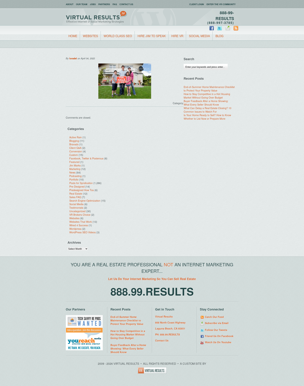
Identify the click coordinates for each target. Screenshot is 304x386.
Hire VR (177, 36)
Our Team (81, 4)
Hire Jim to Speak (152, 36)
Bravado (74, 144)
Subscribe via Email (216, 323)
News (72, 172)
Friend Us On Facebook (218, 336)
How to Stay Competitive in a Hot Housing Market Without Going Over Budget (207, 95)
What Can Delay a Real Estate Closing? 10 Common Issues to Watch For (207, 109)
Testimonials (76, 207)
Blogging (74, 141)
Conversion (75, 151)
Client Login (196, 4)
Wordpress (75, 228)
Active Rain (75, 137)
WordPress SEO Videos (82, 232)
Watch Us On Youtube (217, 342)
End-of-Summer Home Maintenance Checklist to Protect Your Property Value (209, 88)
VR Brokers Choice (79, 214)
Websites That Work (80, 221)
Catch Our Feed (214, 317)
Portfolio (73, 179)
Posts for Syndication (81, 183)
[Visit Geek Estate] (84, 331)
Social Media (199, 36)
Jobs (93, 4)
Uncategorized (77, 211)
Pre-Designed (77, 186)
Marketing (74, 169)
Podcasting (75, 176)
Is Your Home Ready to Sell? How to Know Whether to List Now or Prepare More (207, 116)
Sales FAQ (75, 197)
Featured (74, 162)
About (69, 4)
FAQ (115, 4)
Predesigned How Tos (81, 190)
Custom (73, 155)
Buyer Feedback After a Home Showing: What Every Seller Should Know (206, 102)
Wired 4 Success (78, 225)
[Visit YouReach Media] (84, 349)
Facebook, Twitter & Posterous (86, 158)
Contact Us (126, 4)
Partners (104, 4)
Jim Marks (75, 165)
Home (72, 36)
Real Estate (75, 193)
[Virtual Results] (152, 373)
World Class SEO (118, 36)
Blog (219, 36)
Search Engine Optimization (84, 200)
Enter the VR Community (221, 4)
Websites (90, 36)
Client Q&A (75, 148)
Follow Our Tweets (215, 330)
